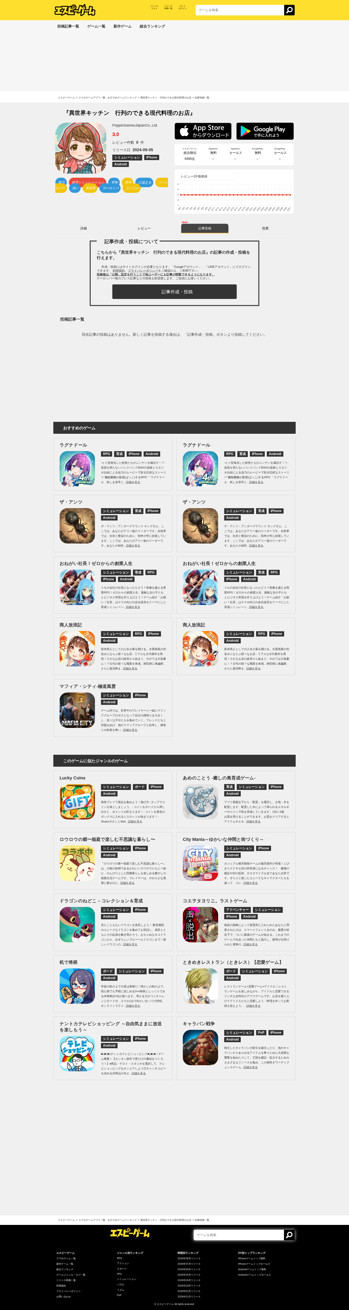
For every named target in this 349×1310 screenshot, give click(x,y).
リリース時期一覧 (66, 1280)
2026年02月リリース (189, 1291)
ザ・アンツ (71, 502)
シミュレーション (126, 1279)
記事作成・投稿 (177, 291)
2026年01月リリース (189, 1296)
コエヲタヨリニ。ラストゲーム (215, 900)
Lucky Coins (72, 777)
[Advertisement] (174, 62)
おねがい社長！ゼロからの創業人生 (96, 563)
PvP (119, 1295)
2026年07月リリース (189, 1263)
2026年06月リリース (189, 1269)
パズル (120, 1284)
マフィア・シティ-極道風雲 (88, 686)
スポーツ (122, 1268)
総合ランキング (64, 1269)
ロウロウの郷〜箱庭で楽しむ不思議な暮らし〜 (107, 839)
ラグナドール (73, 445)
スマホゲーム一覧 (66, 1258)
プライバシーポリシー (68, 1291)
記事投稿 (204, 228)
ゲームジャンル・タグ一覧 (70, 1274)
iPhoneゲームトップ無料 (251, 1258)
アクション (123, 1263)
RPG (119, 1258)
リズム (120, 1290)
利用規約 (61, 1285)
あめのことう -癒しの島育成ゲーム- (219, 777)
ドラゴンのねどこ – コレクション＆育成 (101, 900)
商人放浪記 (71, 624)
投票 (265, 228)
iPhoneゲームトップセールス (254, 1263)
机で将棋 (69, 962)
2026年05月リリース (189, 1274)
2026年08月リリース (189, 1258)
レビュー (144, 228)
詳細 (83, 228)
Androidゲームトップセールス (254, 1274)
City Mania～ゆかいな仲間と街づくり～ (223, 839)
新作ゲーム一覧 (64, 1263)
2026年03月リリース (189, 1285)
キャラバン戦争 (199, 1023)
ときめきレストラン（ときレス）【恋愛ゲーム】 (233, 962)
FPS (119, 1274)
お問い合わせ (63, 1296)
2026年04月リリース (189, 1280)
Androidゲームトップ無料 (252, 1269)
